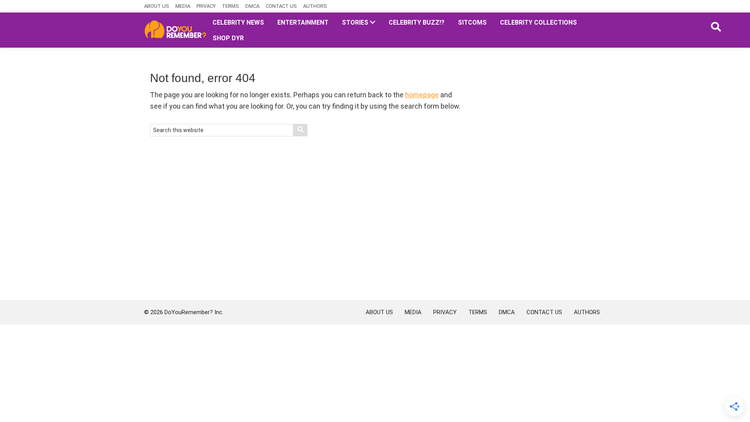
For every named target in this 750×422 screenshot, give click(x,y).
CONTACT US (281, 6)
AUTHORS (315, 6)
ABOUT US (156, 6)
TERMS (230, 6)
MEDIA (182, 6)
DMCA (252, 6)
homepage (422, 95)
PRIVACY (206, 6)
